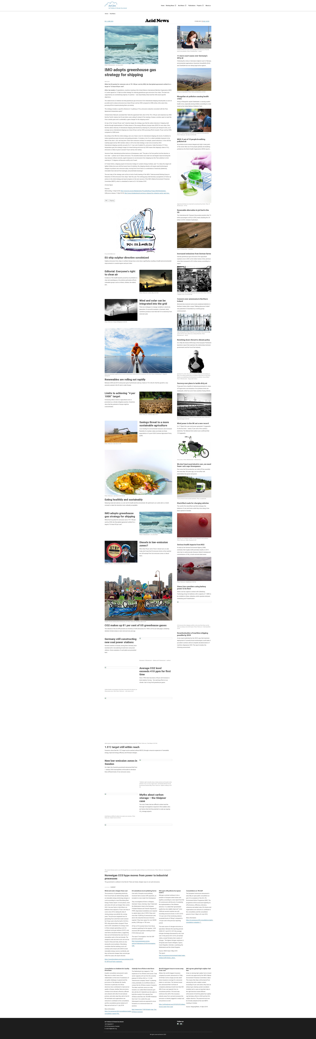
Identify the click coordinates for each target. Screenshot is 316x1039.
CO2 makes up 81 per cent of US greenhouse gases (136, 625)
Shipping (112, 200)
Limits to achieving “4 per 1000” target (120, 395)
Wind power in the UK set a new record (193, 423)
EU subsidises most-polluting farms (144, 891)
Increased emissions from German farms (194, 254)
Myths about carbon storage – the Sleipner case (152, 798)
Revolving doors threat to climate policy (193, 340)
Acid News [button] (181, 5)
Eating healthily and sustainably (124, 499)
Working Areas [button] (170, 5)
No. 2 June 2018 (109, 21)
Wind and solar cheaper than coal (116, 891)
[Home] (116, 4)
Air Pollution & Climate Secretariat (118, 8)
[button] (176, 5)
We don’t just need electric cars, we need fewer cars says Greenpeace (194, 465)
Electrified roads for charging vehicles (193, 503)
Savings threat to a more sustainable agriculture (154, 424)
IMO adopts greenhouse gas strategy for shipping (120, 515)
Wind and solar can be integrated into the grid (153, 302)
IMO (106, 200)
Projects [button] (199, 5)
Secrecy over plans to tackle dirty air (192, 383)
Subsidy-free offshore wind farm (143, 968)
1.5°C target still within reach (122, 747)
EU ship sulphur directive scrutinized (127, 257)
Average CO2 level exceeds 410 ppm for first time (155, 671)
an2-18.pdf (206, 21)
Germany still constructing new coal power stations (121, 640)
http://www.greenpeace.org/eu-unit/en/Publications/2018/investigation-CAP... (144, 943)
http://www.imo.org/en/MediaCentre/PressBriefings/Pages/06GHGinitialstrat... (143, 191)
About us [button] (208, 5)
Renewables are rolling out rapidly (125, 379)
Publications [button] (191, 5)
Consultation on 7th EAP (194, 891)
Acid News (112, 13)
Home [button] (162, 5)
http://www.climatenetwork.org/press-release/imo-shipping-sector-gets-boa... (147, 193)
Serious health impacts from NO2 (190, 545)
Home (106, 13)
